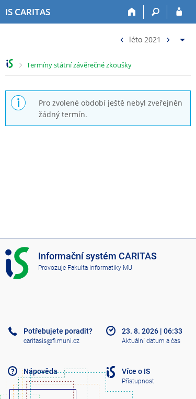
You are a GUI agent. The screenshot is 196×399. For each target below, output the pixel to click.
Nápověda (40, 371)
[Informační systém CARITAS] (9, 63)
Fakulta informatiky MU (99, 267)
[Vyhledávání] (155, 12)
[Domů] (132, 12)
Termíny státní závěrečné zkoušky (79, 65)
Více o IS (136, 371)
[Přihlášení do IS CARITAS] (179, 12)
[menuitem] (151, 37)
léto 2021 (145, 39)
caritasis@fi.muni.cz (51, 341)
